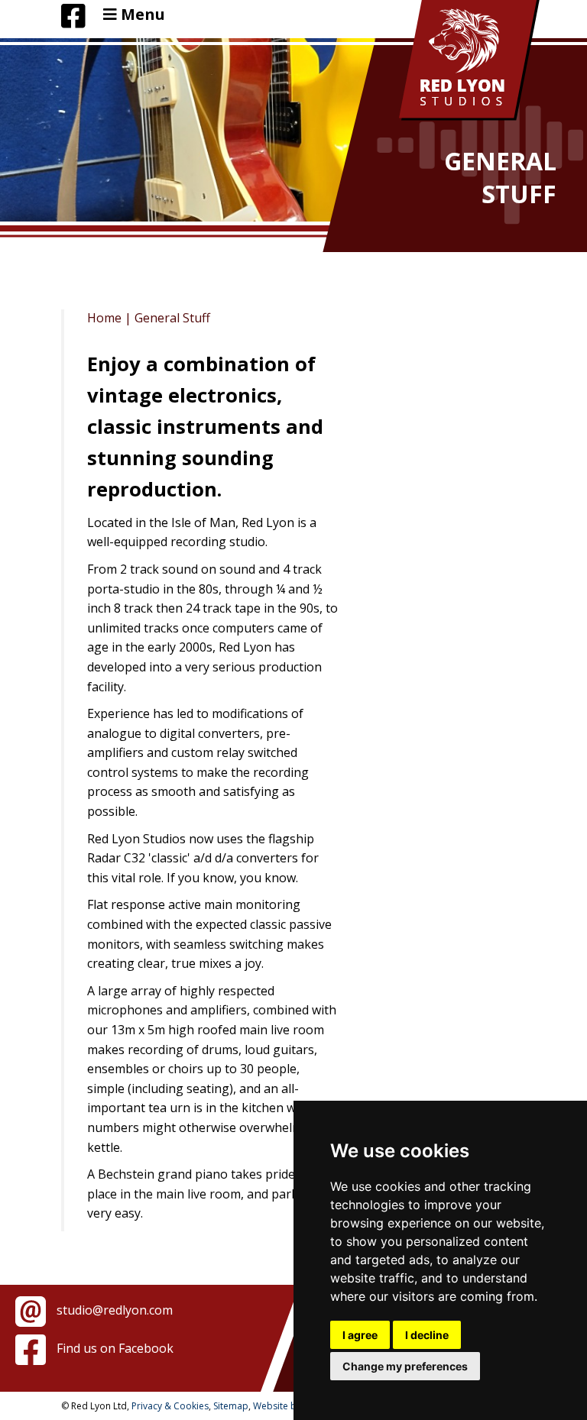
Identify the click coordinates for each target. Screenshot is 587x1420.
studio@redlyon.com (113, 1310)
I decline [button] (427, 1334)
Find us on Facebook (114, 1348)
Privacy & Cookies (170, 1405)
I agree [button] (360, 1334)
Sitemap (230, 1405)
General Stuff (172, 317)
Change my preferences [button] (405, 1366)
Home (104, 317)
